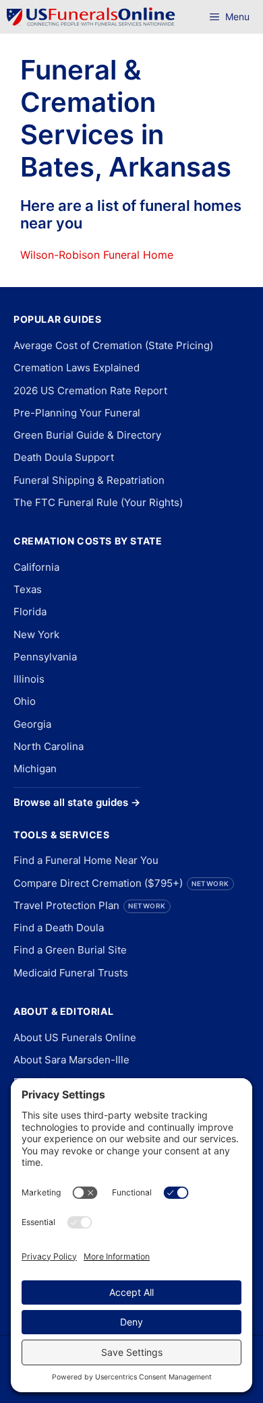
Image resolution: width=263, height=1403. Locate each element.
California (36, 567)
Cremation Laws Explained (76, 367)
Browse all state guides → (76, 802)
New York (36, 634)
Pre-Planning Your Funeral (76, 412)
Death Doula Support (63, 457)
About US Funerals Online (74, 1037)
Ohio (24, 701)
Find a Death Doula (58, 927)
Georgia (32, 724)
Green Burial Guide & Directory (87, 435)
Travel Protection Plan (89, 905)
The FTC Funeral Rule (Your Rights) (98, 502)
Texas (27, 589)
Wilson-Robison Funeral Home (96, 254)
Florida (30, 611)
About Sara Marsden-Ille (71, 1059)
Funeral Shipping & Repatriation (89, 480)
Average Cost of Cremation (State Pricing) (113, 345)
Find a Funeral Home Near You (85, 860)
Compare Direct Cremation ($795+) (121, 883)
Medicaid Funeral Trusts (70, 972)
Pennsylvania (45, 656)
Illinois (29, 679)
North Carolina (48, 746)
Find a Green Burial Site (70, 949)
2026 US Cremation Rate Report (90, 390)
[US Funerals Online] (91, 17)
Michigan (35, 768)
